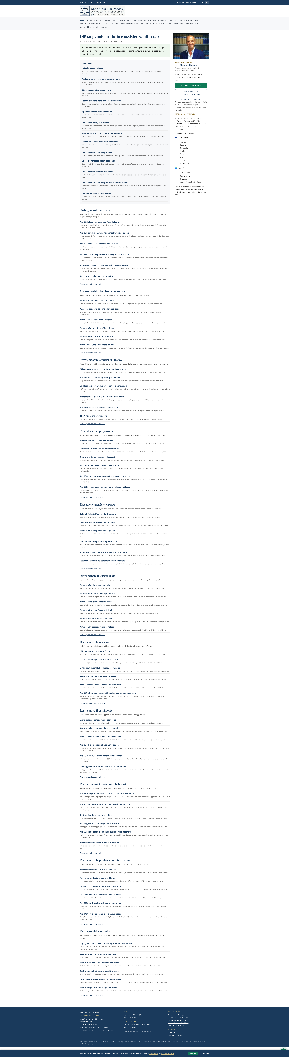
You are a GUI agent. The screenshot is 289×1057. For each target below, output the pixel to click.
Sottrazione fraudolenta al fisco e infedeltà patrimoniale (105, 804)
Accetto (193, 1053)
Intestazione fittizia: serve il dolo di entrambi (100, 843)
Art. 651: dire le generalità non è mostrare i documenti (104, 233)
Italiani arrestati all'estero (93, 68)
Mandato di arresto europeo (178, 1017)
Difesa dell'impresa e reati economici (98, 161)
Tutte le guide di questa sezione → (92, 284)
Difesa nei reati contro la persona (97, 152)
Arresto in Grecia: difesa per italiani (96, 610)
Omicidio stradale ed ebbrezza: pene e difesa (100, 979)
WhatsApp (193, 2)
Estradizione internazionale (177, 1020)
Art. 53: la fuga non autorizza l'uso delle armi (100, 222)
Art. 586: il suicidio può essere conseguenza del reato (104, 254)
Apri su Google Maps (130, 1017)
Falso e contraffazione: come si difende (97, 878)
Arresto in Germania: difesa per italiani (97, 593)
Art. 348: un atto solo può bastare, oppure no (100, 903)
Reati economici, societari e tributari (154, 23)
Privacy (204, 1042)
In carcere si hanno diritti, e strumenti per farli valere (103, 552)
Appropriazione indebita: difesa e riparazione (100, 728)
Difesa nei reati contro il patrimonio (97, 172)
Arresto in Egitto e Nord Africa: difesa (97, 328)
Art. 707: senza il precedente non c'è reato (99, 244)
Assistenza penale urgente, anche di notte (101, 79)
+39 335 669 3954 (182, 2)
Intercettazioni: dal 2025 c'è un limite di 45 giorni (102, 397)
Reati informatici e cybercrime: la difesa (98, 954)
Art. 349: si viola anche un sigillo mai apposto (100, 914)
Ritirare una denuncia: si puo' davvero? (97, 457)
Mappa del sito (89, 1044)
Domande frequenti (175, 1035)
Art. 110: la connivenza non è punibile (96, 276)
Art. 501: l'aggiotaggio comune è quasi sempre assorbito (105, 832)
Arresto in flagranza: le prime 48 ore (96, 336)
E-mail (201, 2)
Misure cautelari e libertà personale (118, 20)
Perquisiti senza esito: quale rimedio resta (99, 407)
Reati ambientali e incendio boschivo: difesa (100, 971)
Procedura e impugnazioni (167, 20)
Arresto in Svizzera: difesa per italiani (97, 627)
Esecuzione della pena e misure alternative (101, 101)
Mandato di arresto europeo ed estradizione (102, 133)
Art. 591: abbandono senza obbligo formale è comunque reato (108, 693)
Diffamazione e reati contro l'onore (95, 651)
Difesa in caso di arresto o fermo (96, 90)
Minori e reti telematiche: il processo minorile (100, 668)
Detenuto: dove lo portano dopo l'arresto (98, 541)
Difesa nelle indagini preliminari (96, 122)
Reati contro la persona (110, 23)
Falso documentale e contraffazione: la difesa (100, 895)
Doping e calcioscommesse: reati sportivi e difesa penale (106, 943)
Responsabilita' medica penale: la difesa (98, 676)
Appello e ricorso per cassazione (97, 111)
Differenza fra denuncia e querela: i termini (99, 449)
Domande (103, 27)
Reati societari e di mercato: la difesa (96, 815)
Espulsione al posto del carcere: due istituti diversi (102, 561)
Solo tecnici (205, 1053)
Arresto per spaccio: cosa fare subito (97, 300)
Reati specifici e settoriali (89, 27)
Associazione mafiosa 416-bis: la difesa (98, 870)
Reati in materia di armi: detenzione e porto (99, 963)
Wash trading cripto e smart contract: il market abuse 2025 (107, 793)
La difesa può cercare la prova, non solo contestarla (103, 386)
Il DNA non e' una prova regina (93, 416)
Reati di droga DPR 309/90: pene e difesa (98, 988)
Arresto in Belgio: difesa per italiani (95, 585)
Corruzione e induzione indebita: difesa (97, 522)
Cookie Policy (153, 1053)
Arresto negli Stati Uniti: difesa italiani (97, 345)
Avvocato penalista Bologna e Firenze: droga (100, 309)
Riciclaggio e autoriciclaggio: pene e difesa (99, 823)
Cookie (82, 1044)
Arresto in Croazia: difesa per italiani (96, 320)
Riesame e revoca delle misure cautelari (100, 142)
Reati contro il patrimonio (130, 23)
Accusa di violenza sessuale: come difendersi (100, 685)
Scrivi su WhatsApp (192, 85)
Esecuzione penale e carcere (189, 20)
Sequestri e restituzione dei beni (96, 193)
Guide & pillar (172, 1033)
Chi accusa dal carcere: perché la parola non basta (103, 369)
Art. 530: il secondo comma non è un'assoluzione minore (105, 476)
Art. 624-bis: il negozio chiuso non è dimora (99, 745)
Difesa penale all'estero (176, 1025)
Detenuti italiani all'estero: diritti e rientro (98, 514)
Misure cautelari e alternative (178, 1023)
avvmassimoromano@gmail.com (191, 99)
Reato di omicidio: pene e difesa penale (97, 531)
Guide (82, 20)
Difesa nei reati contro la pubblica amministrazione (105, 182)
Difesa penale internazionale (90, 23)
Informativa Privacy (167, 1053)
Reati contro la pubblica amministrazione (183, 23)
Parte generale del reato (95, 20)
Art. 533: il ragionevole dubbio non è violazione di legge (105, 487)
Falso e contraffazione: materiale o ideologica (100, 886)
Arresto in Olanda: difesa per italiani (96, 618)
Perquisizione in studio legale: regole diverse (100, 377)
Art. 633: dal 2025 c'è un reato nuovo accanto (101, 756)
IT (207, 2)
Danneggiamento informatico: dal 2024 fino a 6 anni (103, 766)
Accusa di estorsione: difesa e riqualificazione (100, 736)
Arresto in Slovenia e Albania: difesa (96, 602)
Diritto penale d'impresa (176, 1015)
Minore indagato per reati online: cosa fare (99, 659)
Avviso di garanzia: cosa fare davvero (97, 440)
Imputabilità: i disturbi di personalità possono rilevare (104, 265)
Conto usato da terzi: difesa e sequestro (98, 720)
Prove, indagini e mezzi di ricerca (145, 20)
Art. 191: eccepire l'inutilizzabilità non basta (99, 465)
